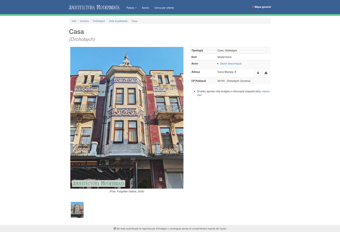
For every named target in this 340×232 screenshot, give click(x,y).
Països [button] (130, 7)
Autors (145, 7)
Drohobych (99, 21)
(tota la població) (118, 21)
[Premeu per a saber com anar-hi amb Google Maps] (266, 73)
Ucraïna (84, 21)
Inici (74, 21)
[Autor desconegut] (231, 63)
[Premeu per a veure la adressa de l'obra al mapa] (258, 73)
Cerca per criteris (164, 7)
